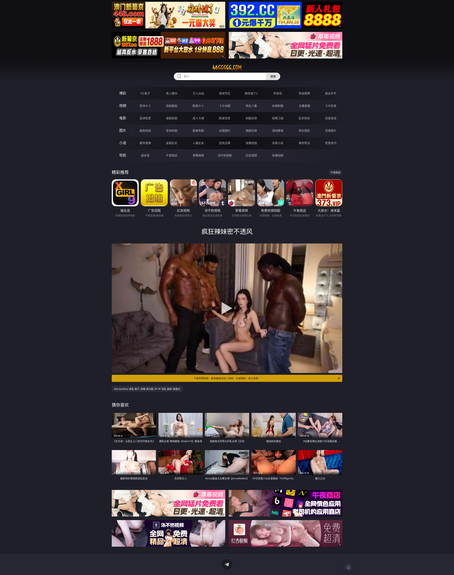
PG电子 (145, 93)
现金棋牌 (304, 93)
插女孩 (145, 155)
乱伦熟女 (304, 118)
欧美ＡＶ (198, 106)
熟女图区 (304, 131)
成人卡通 (198, 118)
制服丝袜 (251, 118)
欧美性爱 (224, 118)
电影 (122, 118)
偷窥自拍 (145, 131)
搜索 (273, 76)
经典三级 (277, 118)
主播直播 (304, 106)
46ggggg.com (227, 67)
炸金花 (277, 93)
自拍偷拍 (171, 106)
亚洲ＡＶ (145, 106)
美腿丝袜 (251, 131)
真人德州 (171, 93)
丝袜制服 (277, 106)
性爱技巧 (330, 143)
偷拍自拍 (171, 118)
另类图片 (330, 131)
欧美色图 (198, 131)
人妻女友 (198, 143)
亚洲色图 (171, 131)
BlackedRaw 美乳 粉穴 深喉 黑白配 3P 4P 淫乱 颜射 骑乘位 (147, 389)
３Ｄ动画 (224, 106)
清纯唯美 (277, 131)
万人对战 (198, 93)
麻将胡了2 (251, 93)
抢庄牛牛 (330, 93)
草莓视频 (198, 155)
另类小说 (277, 143)
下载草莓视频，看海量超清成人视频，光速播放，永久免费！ (227, 378)
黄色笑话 (304, 143)
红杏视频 (251, 155)
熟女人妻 (251, 106)
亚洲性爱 (145, 118)
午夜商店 (171, 155)
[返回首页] (348, 567)
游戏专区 (224, 93)
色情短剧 (277, 155)
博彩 (122, 93)
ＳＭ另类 (330, 106)
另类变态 (330, 118)
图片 (122, 130)
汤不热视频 (225, 155)
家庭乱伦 (171, 143)
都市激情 (145, 143)
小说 (122, 143)
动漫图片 (224, 131)
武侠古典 (224, 143)
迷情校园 (251, 143)
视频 (122, 105)
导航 (122, 155)
